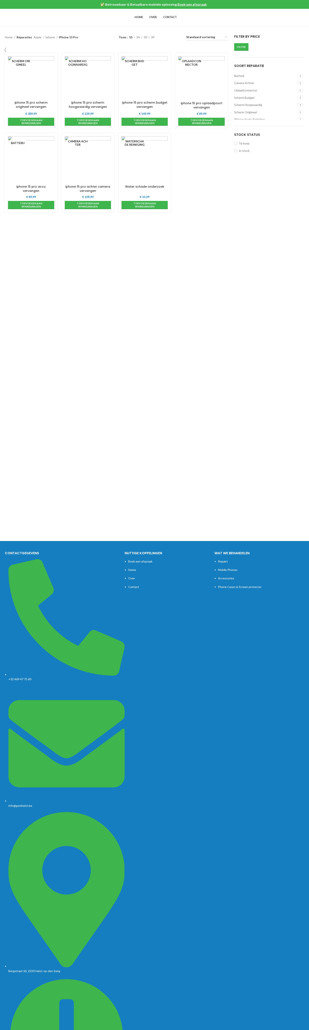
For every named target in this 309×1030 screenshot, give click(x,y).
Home (9, 37)
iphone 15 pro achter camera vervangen (87, 188)
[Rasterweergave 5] (171, 37)
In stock (244, 150)
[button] (31, 122)
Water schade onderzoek (144, 186)
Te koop (244, 143)
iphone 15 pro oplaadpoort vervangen (201, 105)
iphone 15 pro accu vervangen (31, 188)
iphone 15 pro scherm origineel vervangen (31, 104)
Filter (241, 46)
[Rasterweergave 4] (164, 37)
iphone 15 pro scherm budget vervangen (144, 104)
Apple (38, 37)
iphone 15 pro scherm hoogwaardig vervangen (88, 104)
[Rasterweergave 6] (178, 37)
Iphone (50, 37)
